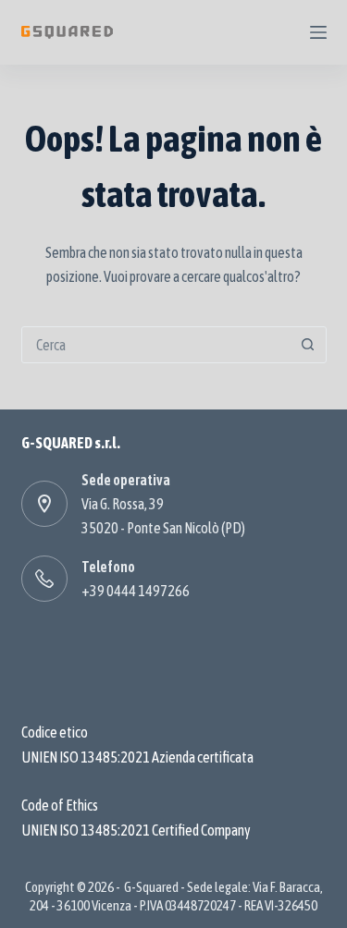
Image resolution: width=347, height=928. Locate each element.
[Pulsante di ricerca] (308, 344)
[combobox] (156, 344)
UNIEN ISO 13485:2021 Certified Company (136, 830)
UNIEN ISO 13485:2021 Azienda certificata (137, 757)
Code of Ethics (59, 805)
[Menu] (318, 32)
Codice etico (54, 732)
